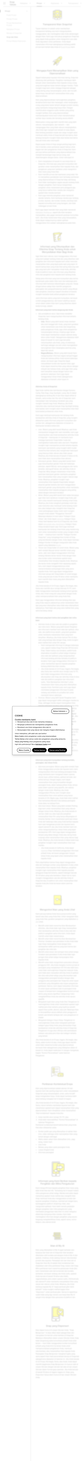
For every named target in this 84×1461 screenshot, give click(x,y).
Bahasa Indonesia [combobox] (59, 711)
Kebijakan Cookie (41, 744)
